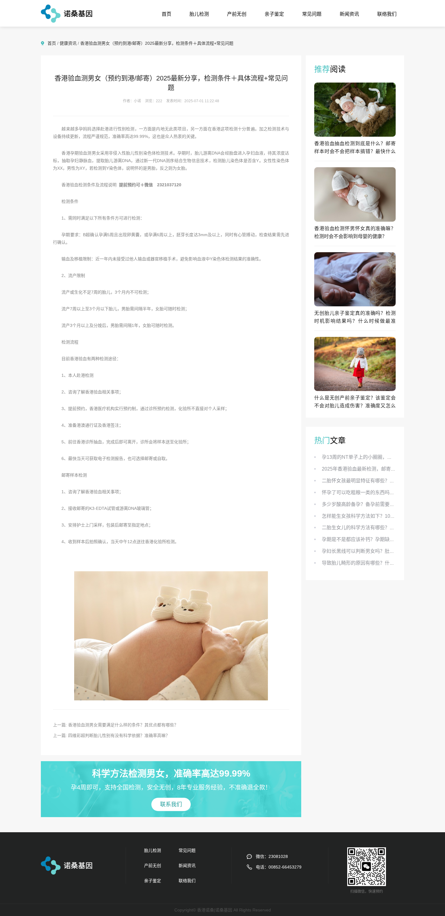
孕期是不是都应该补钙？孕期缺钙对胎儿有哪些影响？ (380, 539)
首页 (166, 14)
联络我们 (387, 14)
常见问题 (311, 14)
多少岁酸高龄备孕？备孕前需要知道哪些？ (368, 504)
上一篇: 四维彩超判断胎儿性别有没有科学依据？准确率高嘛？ (111, 735)
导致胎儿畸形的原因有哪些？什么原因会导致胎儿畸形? (381, 563)
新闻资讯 (349, 14)
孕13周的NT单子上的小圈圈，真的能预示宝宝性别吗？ (381, 457)
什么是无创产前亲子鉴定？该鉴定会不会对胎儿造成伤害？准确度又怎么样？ (355, 405)
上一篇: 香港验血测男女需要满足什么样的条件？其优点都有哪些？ (115, 724)
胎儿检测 (199, 14)
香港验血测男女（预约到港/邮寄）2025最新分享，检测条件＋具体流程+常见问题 (156, 43)
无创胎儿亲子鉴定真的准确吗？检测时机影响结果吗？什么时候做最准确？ (355, 321)
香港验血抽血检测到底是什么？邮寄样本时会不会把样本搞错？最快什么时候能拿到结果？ (355, 151)
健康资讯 (68, 43)
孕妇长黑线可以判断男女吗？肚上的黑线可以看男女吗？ (382, 551)
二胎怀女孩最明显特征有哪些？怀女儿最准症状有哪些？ (382, 480)
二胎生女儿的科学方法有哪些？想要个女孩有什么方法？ (382, 527)
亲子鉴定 (274, 14)
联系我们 (171, 804)
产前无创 (236, 14)
